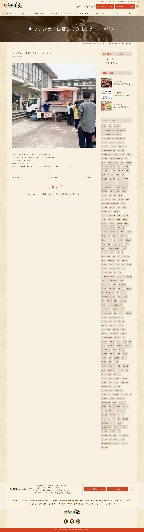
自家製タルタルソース (108, 423)
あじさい (120, 289)
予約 (103, 244)
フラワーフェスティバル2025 (110, 378)
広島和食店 (114, 203)
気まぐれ (115, 236)
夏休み (115, 301)
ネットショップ (106, 374)
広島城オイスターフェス (109, 435)
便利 (118, 264)
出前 (110, 195)
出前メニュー (111, 370)
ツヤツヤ (115, 329)
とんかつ (119, 223)
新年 (109, 244)
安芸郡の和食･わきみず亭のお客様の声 (113, 138)
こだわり (123, 333)
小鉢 (111, 333)
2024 (103, 248)
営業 (111, 158)
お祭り (113, 297)
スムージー (127, 276)
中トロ (116, 382)
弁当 (119, 431)
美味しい (104, 333)
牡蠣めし (104, 354)
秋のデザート (119, 317)
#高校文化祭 (46, 194)
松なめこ (112, 325)
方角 (122, 162)
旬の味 (122, 232)
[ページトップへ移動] (131, 489)
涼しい (121, 313)
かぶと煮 (121, 350)
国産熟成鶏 (118, 305)
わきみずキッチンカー (108, 215)
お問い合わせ (122, 146)
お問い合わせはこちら (125, 6)
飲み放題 (119, 345)
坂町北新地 (105, 443)
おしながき (114, 154)
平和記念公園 (120, 398)
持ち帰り (112, 431)
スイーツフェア (106, 272)
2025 (124, 341)
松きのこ (104, 325)
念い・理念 (121, 150)
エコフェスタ (106, 419)
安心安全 (111, 293)
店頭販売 (115, 394)
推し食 (114, 402)
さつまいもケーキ (119, 321)
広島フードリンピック (108, 366)
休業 (103, 175)
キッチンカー (106, 171)
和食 (110, 126)
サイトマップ (110, 504)
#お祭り (57, 194)
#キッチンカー (33, 194)
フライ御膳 (117, 386)
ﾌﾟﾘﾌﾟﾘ (111, 317)
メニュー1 (105, 146)
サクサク (110, 305)
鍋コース (104, 240)
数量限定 (116, 211)
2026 (114, 419)
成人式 (117, 248)
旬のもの (104, 341)
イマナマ (120, 171)
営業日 (109, 301)
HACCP (104, 293)
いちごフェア (106, 284)
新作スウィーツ (114, 415)
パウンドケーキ (120, 411)
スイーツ (123, 203)
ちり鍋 (120, 240)
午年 (120, 435)
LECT (126, 179)
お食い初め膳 (106, 402)
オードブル (105, 228)
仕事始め (110, 248)
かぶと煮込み (106, 256)
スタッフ (125, 407)
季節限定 (112, 354)
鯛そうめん (114, 280)
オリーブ (104, 268)
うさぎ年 (120, 199)
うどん (112, 252)
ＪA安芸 (104, 439)
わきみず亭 (105, 203)
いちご (124, 268)
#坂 (78, 194)
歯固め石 (104, 447)
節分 (110, 362)
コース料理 (111, 345)
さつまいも (121, 228)
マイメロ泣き (113, 439)
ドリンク (119, 276)
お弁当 (117, 175)
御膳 (127, 370)
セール (120, 423)
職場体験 (128, 313)
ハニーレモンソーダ (121, 187)
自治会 (120, 297)
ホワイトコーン (106, 211)
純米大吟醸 (122, 284)
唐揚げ (113, 228)
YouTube (123, 293)
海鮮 (114, 256)
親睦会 (125, 219)
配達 (123, 175)
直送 (119, 166)
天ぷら (118, 207)
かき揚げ (128, 289)
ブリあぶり (127, 240)
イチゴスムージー (107, 187)
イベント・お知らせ (110, 63)
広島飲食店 (118, 158)
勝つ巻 (124, 358)
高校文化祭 (105, 297)
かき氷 (122, 309)
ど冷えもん (127, 345)
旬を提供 (104, 431)
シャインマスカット (108, 411)
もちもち (123, 329)
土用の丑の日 (115, 443)
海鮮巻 (104, 362)
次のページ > (90, 177)
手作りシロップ (106, 313)
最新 (120, 195)
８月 (121, 394)
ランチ (122, 154)
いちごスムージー (123, 183)
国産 (111, 191)
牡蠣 (114, 199)
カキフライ (105, 232)
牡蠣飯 (104, 407)
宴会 (103, 345)
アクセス (113, 146)
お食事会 (117, 407)
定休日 (128, 199)
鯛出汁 (124, 264)
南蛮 (115, 195)
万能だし (111, 264)
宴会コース (123, 236)
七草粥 (104, 358)
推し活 (116, 362)
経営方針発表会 (106, 427)
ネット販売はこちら (105, 6)
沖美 (129, 264)
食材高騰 (112, 179)
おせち (129, 154)
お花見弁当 (111, 260)
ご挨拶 (125, 354)
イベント (104, 252)
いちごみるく (106, 350)
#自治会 (65, 194)
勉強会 (111, 407)
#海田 (72, 194)
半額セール (117, 374)
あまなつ (124, 378)
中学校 (104, 317)
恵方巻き (110, 162)
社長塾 (118, 219)
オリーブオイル (114, 268)
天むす (112, 223)
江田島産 (125, 366)
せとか (124, 248)
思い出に (115, 309)
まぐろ (118, 341)
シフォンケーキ (106, 321)
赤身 (110, 382)
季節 (116, 333)
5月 (120, 272)
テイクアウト (106, 309)
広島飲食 (125, 166)
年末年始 (104, 158)
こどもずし (123, 301)
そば (118, 252)
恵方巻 (128, 171)
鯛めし (114, 350)
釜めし (120, 179)
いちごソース (106, 329)
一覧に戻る (54, 177)
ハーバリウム (119, 390)
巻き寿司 (104, 223)
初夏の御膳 (112, 289)
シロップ (124, 443)
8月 (103, 301)
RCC (114, 171)
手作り (128, 244)
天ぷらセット (124, 382)
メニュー (112, 142)
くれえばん (126, 256)
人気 (118, 260)
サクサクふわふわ (107, 390)
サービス (104, 142)
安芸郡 (104, 126)
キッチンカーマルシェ (108, 183)
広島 (103, 162)
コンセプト (117, 126)
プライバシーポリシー (108, 150)
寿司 (103, 219)
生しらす (125, 215)
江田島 (113, 166)
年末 (119, 354)
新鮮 (119, 215)
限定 (103, 305)
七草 (110, 358)
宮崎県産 (104, 398)
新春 (119, 419)
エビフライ (114, 232)
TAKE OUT (105, 280)
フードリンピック (107, 337)
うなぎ (104, 195)
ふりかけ (124, 260)
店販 (103, 370)
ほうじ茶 (104, 415)
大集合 (122, 439)
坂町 (125, 158)
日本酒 (114, 284)
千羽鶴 (112, 398)
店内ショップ (106, 236)
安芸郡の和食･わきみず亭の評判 (111, 134)
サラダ (120, 325)
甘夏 (121, 280)
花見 (103, 260)
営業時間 (128, 162)
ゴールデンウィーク (108, 276)
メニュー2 (121, 142)
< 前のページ (17, 177)
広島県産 (125, 419)
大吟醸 (104, 289)
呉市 (119, 256)
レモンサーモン (106, 386)
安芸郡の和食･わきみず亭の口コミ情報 (113, 130)
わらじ (129, 232)
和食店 (124, 191)
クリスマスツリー (118, 244)
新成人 (126, 435)
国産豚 (126, 223)
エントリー (122, 402)
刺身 (124, 207)
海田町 (112, 341)
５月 (115, 272)
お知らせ (104, 207)
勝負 (119, 366)
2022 (116, 162)
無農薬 (104, 382)
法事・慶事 (105, 154)
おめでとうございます (120, 427)
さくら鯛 (120, 370)
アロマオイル (106, 394)
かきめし (117, 337)
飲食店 (112, 207)
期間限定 (104, 191)
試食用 (104, 264)
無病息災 (116, 358)
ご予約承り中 (106, 199)
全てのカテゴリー (109, 59)
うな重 (117, 191)
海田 (125, 297)
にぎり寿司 (111, 219)
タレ (115, 313)
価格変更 (104, 179)
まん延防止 (105, 166)
